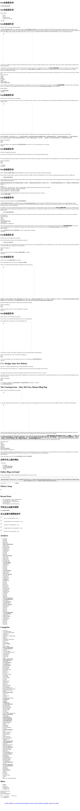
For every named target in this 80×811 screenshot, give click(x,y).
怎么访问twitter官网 (18, 801)
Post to (13, 795)
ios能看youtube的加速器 (43, 801)
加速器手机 (10, 801)
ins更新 (50, 801)
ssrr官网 (6, 801)
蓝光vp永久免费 (34, 801)
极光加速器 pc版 (26, 801)
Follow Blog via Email (9, 472)
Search (1, 483)
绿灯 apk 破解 (55, 801)
